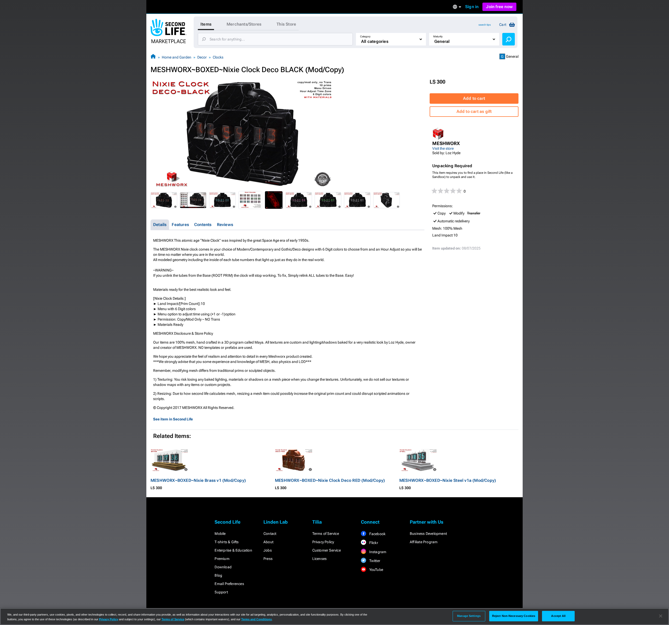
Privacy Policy (323, 542)
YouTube (375, 570)
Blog (218, 575)
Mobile (220, 533)
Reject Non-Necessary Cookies (513, 615)
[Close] (660, 616)
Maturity (438, 36)
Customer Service (326, 550)
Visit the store (443, 148)
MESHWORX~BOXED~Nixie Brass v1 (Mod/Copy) (198, 480)
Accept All (558, 615)
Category (365, 36)
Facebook (376, 534)
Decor (202, 57)
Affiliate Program (423, 542)
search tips (484, 24)
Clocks (218, 57)
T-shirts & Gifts (227, 542)
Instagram (377, 552)
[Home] (153, 57)
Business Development (428, 533)
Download (223, 567)
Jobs (267, 550)
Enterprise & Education (233, 550)
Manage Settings (469, 615)
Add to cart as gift (474, 111)
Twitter (374, 561)
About (268, 542)
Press (268, 559)
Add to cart (474, 98)
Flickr (373, 543)
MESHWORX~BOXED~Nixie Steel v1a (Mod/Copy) (447, 480)
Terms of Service (325, 533)
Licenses (319, 559)
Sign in (471, 6)
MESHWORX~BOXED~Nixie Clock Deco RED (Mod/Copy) (330, 480)
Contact (269, 533)
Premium (222, 559)
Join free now (499, 6)
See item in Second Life (173, 419)
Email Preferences (229, 584)
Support (221, 592)
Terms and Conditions (256, 619)
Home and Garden (176, 57)
